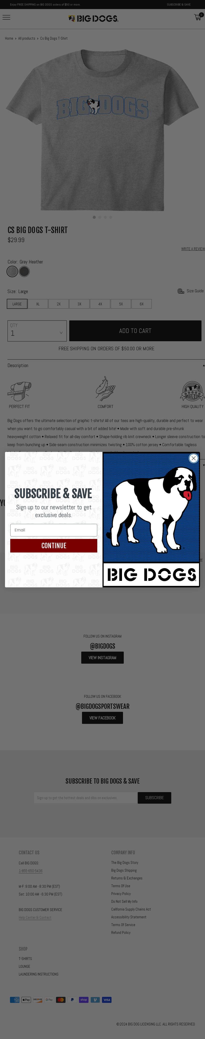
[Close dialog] (193, 458)
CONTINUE (54, 546)
